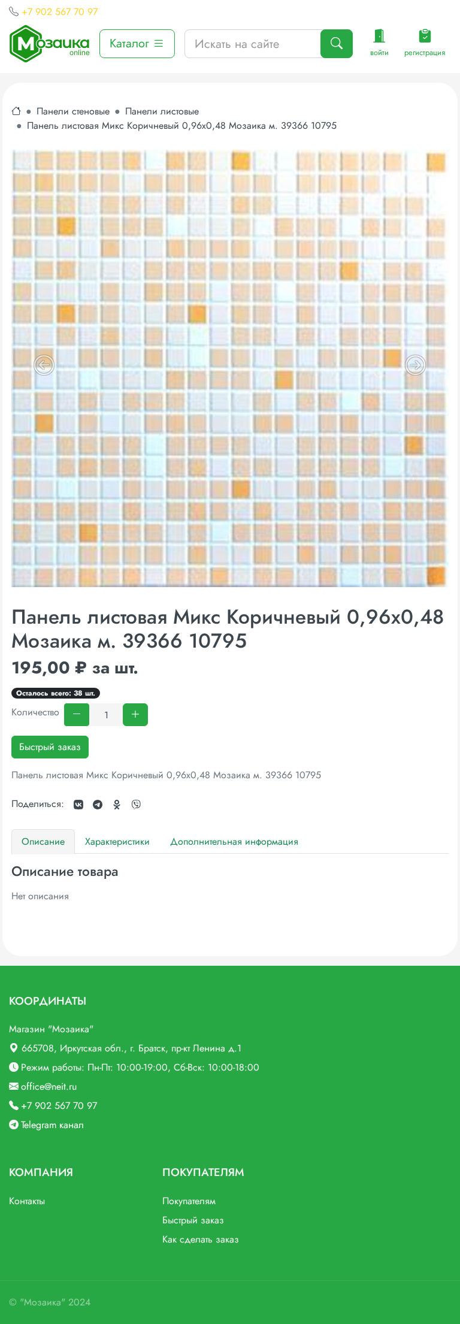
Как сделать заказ (200, 1239)
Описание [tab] (43, 841)
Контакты (27, 1201)
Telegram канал (52, 1125)
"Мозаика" (42, 1302)
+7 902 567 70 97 (60, 12)
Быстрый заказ (50, 747)
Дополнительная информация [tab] (234, 841)
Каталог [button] (131, 43)
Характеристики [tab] (117, 841)
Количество (35, 712)
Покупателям (189, 1201)
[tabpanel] (230, 883)
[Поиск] (336, 43)
